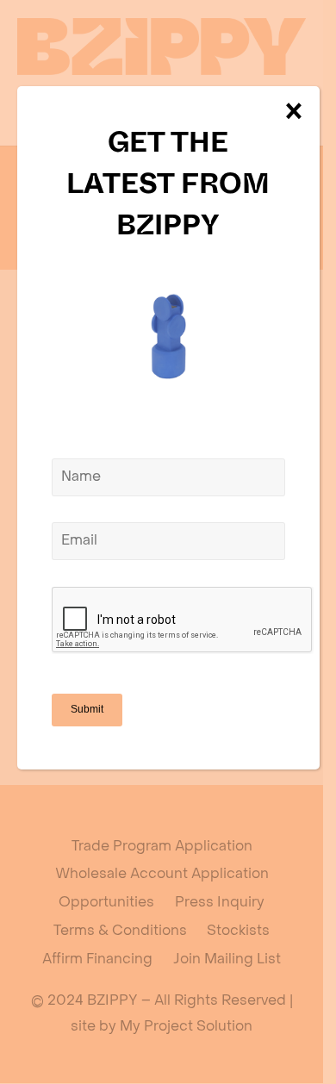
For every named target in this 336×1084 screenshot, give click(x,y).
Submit (87, 709)
